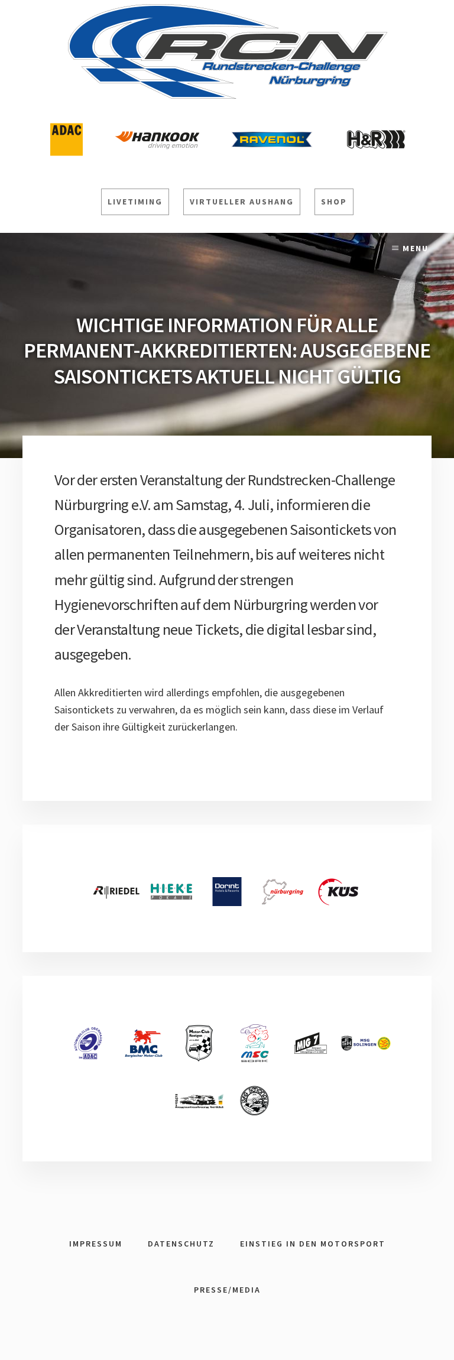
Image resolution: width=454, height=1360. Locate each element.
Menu (416, 248)
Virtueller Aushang (242, 201)
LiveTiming (135, 201)
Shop (334, 201)
